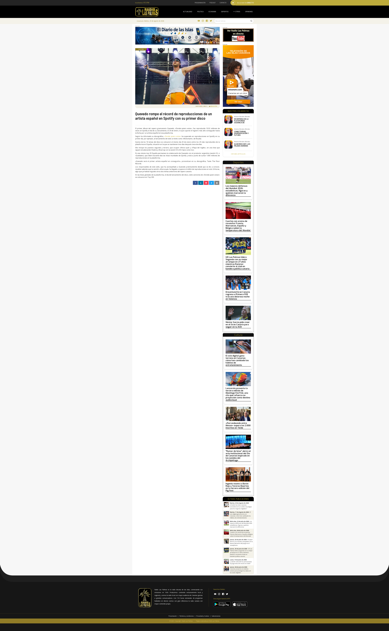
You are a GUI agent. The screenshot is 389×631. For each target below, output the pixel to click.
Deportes (225, 12)
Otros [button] (237, 12)
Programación (200, 3)
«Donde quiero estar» (172, 136)
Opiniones (249, 12)
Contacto (223, 3)
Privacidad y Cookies (202, 616)
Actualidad (187, 12)
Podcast (212, 3)
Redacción (213, 106)
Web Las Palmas (214, 621)
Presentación (173, 616)
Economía (212, 12)
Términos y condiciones (186, 616)
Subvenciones (216, 616)
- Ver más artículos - (238, 154)
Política (200, 12)
